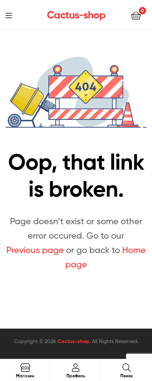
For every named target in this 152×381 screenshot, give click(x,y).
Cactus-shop (76, 14)
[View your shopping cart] (136, 15)
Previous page (35, 250)
